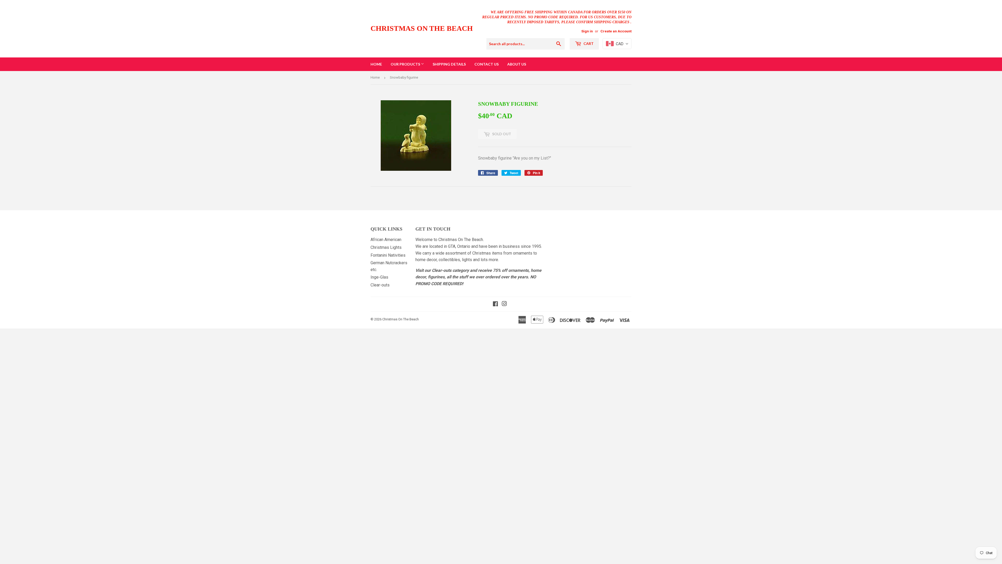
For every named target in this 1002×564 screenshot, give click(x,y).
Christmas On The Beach (422, 28)
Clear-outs (380, 285)
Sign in (587, 31)
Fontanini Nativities (388, 255)
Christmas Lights (386, 247)
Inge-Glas (379, 277)
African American (386, 239)
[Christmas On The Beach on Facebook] (495, 304)
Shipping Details (449, 64)
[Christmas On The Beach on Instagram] (504, 304)
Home (376, 64)
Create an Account (615, 31)
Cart (588, 43)
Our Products (406, 64)
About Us (516, 64)
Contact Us (486, 64)
